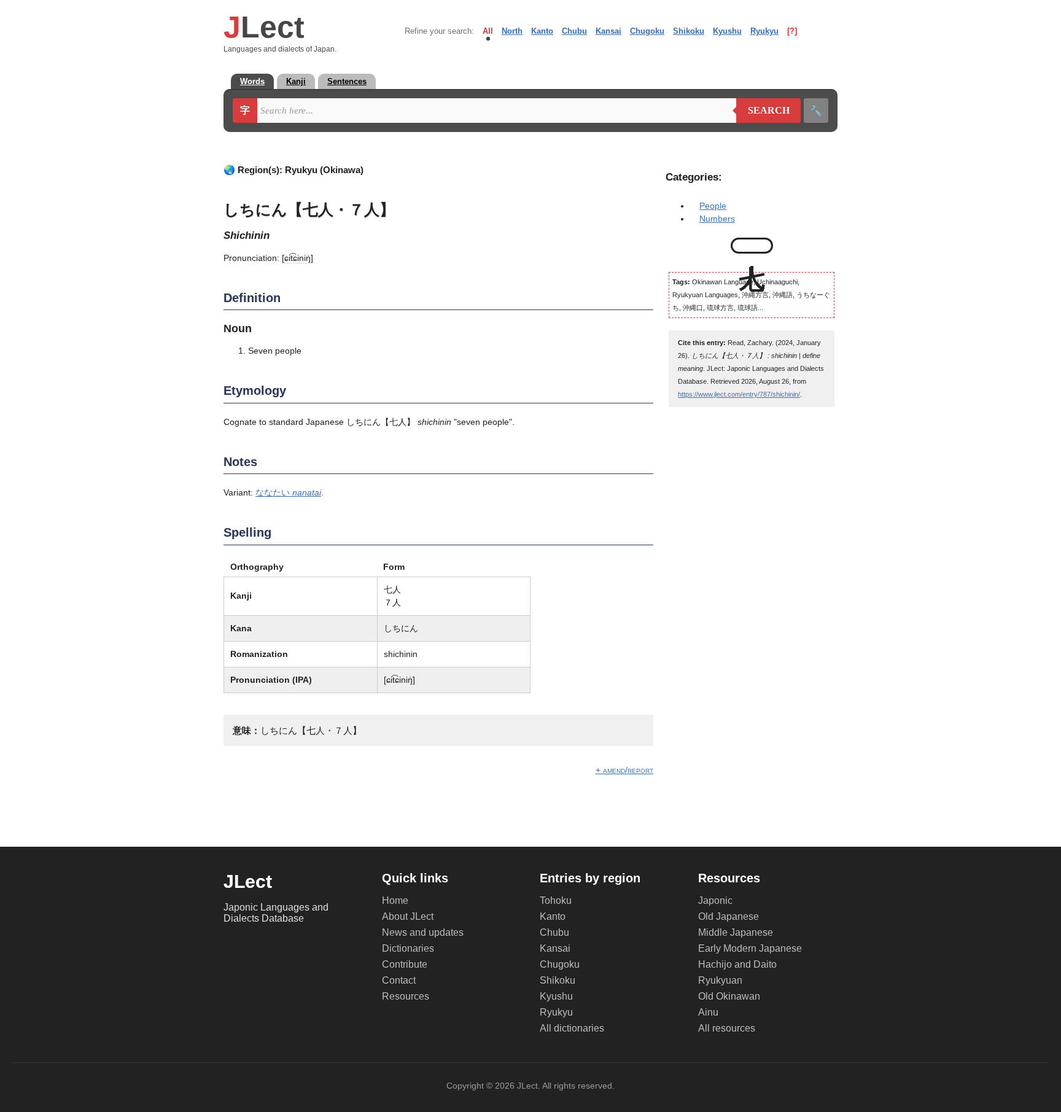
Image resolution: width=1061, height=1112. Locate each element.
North (512, 31)
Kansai (608, 31)
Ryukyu (764, 31)
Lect (264, 27)
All (488, 31)
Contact (399, 980)
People (712, 206)
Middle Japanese (735, 932)
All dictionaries (572, 1028)
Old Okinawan (729, 996)
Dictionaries (408, 948)
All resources (726, 1028)
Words (252, 81)
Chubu (574, 31)
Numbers (717, 219)
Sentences (347, 81)
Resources (405, 996)
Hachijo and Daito (737, 964)
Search (763, 110)
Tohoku (556, 900)
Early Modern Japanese (750, 948)
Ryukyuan (720, 980)
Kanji (296, 81)
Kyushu (727, 31)
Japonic (715, 900)
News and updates (423, 932)
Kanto (542, 31)
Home (395, 900)
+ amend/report (624, 770)
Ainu (708, 1012)
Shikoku (688, 31)
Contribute (404, 964)
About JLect (407, 916)
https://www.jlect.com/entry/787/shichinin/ (739, 394)
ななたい (288, 492)
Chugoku (647, 31)
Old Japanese (728, 916)
